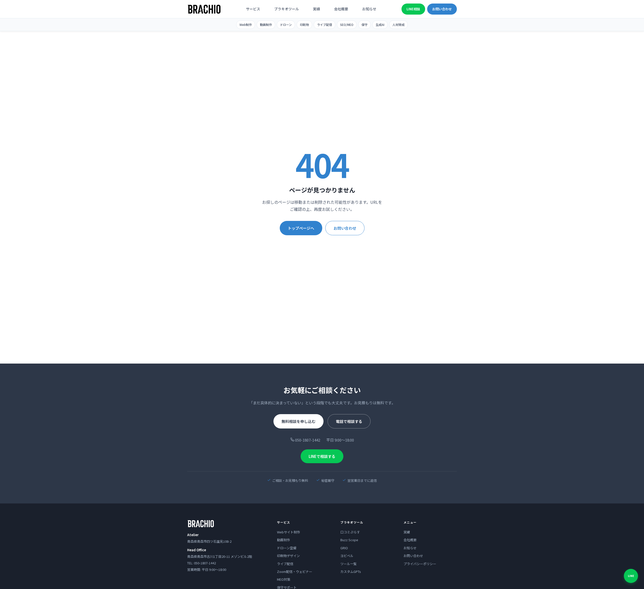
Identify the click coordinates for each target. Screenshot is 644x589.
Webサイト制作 (288, 532)
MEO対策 (283, 579)
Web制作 (245, 24)
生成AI (380, 24)
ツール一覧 (348, 563)
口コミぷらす (350, 532)
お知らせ (369, 8)
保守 (364, 24)
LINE (631, 576)
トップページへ (301, 228)
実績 (316, 8)
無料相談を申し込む (298, 421)
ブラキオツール (286, 8)
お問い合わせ (442, 9)
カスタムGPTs (350, 571)
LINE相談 (413, 9)
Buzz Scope (349, 539)
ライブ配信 (324, 24)
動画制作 (266, 24)
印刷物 (304, 24)
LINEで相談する (322, 456)
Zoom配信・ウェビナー (294, 571)
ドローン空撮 (286, 547)
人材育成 (398, 24)
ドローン (286, 24)
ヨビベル (346, 555)
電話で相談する (349, 421)
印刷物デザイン (288, 555)
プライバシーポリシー (420, 563)
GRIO (344, 547)
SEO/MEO (346, 24)
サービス (253, 8)
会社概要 (341, 8)
